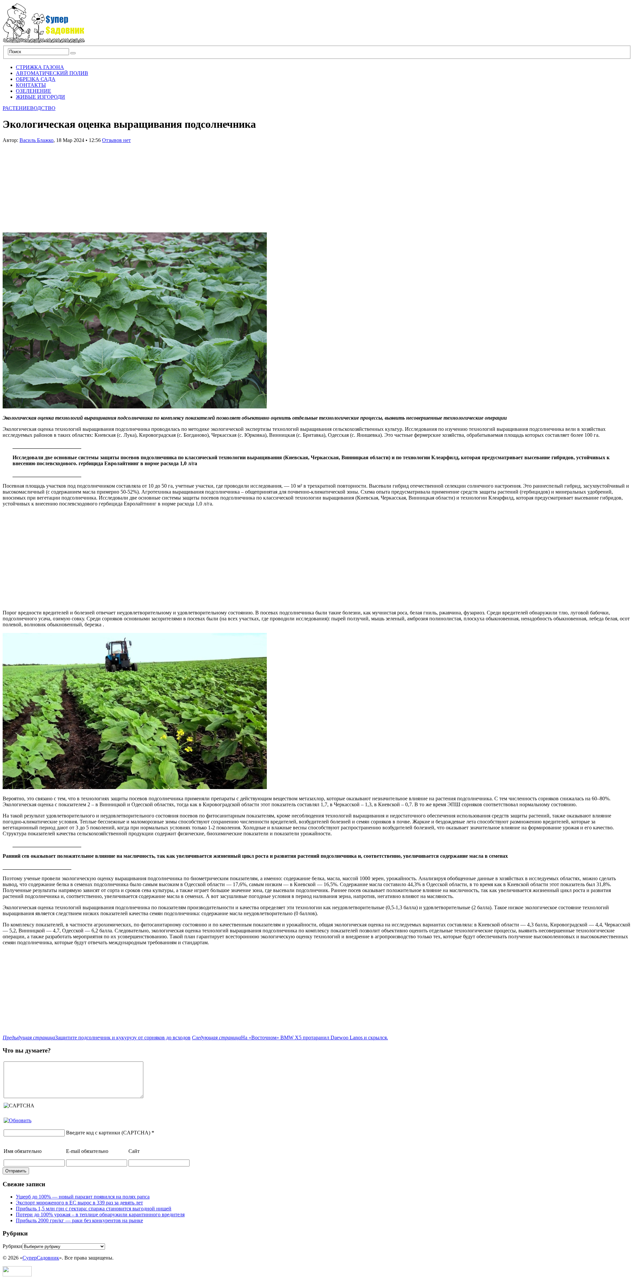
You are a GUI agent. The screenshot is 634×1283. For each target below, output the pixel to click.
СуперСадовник (40, 1258)
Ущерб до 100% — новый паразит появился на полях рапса (83, 1196)
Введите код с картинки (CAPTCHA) (108, 1132)
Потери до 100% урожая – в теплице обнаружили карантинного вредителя (100, 1214)
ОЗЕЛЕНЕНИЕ (33, 91)
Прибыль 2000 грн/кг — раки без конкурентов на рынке (79, 1220)
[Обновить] (17, 1120)
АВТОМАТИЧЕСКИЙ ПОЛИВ (52, 73)
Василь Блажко (36, 140)
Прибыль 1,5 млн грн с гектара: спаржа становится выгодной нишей (93, 1208)
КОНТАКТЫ (31, 85)
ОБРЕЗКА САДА (35, 79)
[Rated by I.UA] (17, 1274)
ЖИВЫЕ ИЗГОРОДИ (40, 97)
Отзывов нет (116, 140)
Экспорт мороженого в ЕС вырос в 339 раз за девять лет (79, 1202)
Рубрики (12, 1246)
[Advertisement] (52, 184)
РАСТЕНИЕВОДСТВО (29, 108)
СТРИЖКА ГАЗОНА (40, 67)
